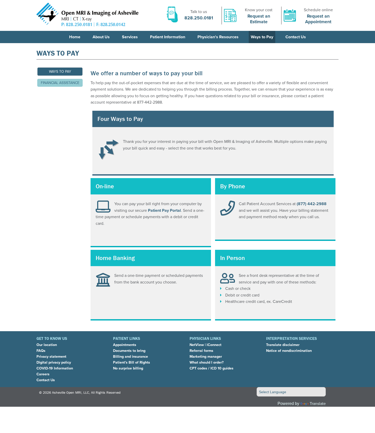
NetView (197, 345)
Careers (42, 374)
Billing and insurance (130, 356)
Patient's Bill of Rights (131, 362)
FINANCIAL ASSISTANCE (60, 82)
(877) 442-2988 (312, 204)
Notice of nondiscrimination (289, 350)
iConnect (214, 345)
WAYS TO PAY (60, 71)
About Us (101, 37)
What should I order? (207, 362)
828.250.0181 (198, 18)
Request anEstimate (258, 19)
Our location (46, 345)
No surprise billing (128, 368)
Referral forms (201, 350)
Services (130, 37)
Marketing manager (206, 356)
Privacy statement (51, 356)
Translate (318, 403)
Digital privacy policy (53, 362)
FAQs (40, 350)
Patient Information (167, 37)
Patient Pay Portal (164, 210)
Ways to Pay (262, 37)
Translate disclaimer (282, 345)
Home (74, 37)
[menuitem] (74, 37)
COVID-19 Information (54, 368)
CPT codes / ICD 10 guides (211, 368)
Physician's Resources (218, 37)
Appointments (124, 345)
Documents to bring (129, 350)
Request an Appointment (318, 19)
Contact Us (295, 37)
